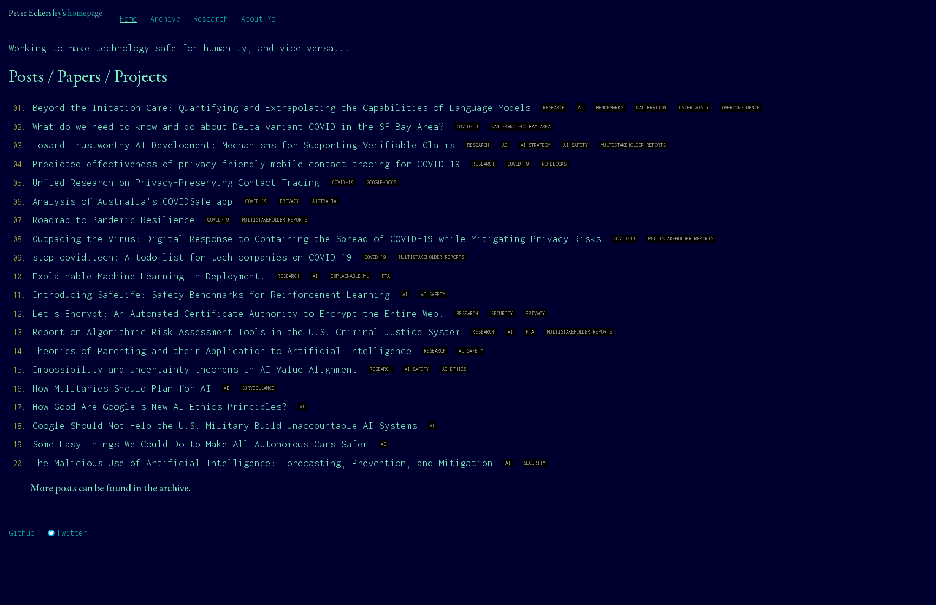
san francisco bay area (521, 126)
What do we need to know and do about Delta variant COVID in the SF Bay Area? (238, 126)
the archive (166, 489)
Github (22, 532)
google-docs (381, 182)
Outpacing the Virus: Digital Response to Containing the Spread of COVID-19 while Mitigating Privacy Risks (316, 238)
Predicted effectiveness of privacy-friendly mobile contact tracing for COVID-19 (246, 164)
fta (386, 276)
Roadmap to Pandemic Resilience (113, 219)
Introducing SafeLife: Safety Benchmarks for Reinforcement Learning (211, 294)
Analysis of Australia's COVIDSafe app (132, 201)
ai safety (575, 145)
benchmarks (609, 107)
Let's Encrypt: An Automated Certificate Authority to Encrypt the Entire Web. (238, 313)
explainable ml (350, 276)
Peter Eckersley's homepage (55, 13)
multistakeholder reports (633, 145)
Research (210, 18)
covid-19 (467, 126)
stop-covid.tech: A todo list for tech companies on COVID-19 (192, 257)
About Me (258, 18)
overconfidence (741, 107)
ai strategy (535, 145)
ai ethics (454, 369)
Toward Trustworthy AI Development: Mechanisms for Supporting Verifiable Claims (243, 145)
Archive (165, 18)
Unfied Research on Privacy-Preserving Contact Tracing (176, 182)
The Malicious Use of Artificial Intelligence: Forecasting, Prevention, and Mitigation (262, 463)
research (554, 107)
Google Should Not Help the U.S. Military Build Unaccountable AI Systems (224, 425)
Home (128, 18)
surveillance (258, 388)
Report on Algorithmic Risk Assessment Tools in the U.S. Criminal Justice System (246, 332)
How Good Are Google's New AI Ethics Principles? (159, 406)
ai (580, 107)
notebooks (554, 164)
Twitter (72, 532)
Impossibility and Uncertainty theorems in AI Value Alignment (195, 369)
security (502, 313)
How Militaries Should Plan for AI (121, 388)
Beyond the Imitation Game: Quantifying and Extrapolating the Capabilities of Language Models (281, 107)
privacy (289, 201)
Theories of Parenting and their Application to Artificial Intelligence (222, 351)
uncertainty (694, 107)
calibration (651, 107)
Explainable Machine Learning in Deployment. (148, 276)
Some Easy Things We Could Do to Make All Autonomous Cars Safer (200, 444)
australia (324, 201)
